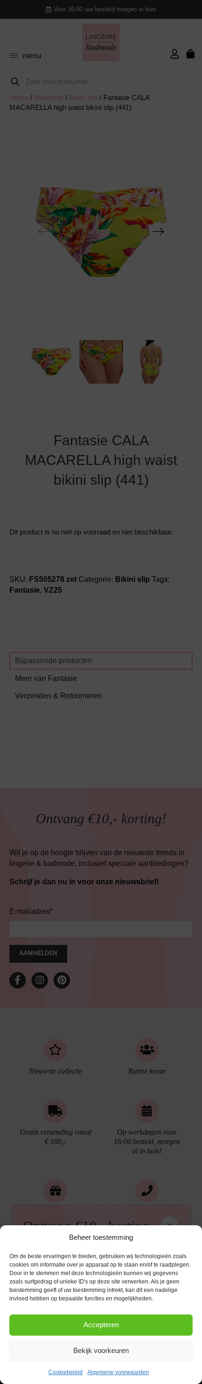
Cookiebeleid (65, 1372)
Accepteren (101, 1325)
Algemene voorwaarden (118, 1372)
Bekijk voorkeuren (101, 1350)
